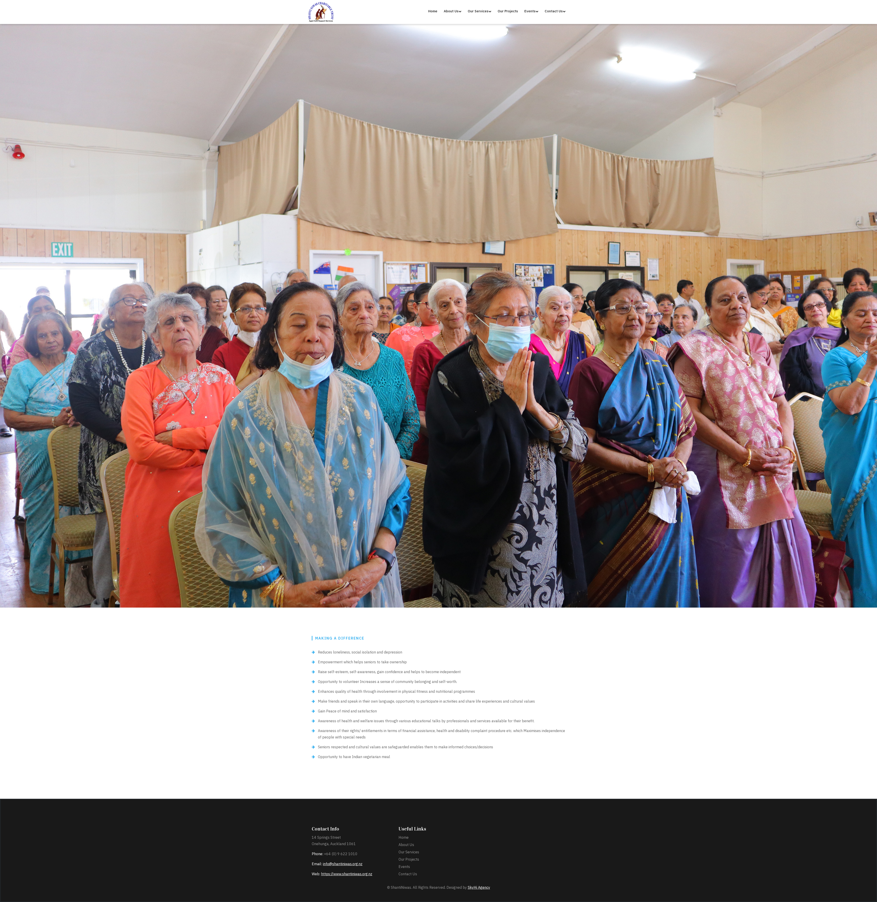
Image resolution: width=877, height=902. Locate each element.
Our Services (409, 852)
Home (404, 837)
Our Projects (409, 859)
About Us (406, 844)
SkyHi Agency (479, 887)
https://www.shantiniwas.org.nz (346, 874)
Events (404, 866)
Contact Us (408, 874)
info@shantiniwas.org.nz (342, 864)
